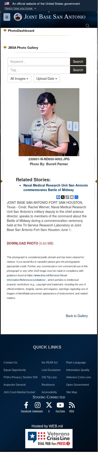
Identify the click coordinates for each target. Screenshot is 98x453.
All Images (18, 78)
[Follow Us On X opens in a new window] (49, 406)
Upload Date (45, 78)
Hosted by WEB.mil (47, 426)
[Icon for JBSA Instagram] (37, 406)
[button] (21, 8)
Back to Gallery (77, 315)
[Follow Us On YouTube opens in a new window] (60, 406)
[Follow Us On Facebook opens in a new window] (26, 406)
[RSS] (71, 406)
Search (78, 61)
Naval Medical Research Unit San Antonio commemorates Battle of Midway (55, 187)
